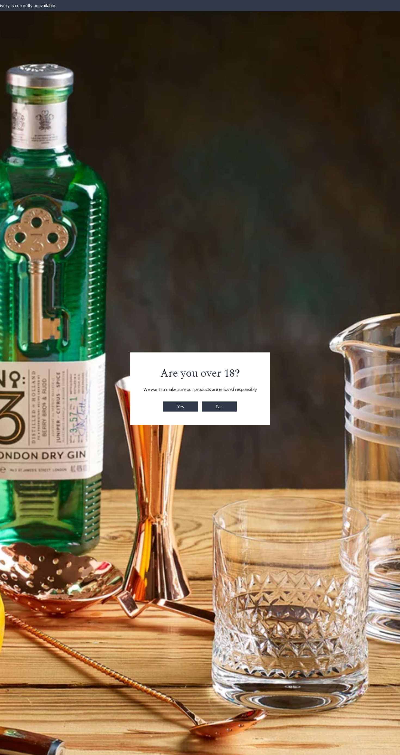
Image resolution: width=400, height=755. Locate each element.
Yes (180, 406)
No (219, 406)
